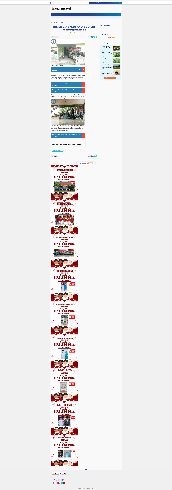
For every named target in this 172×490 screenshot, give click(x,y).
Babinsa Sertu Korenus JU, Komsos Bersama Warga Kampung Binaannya (106, 2)
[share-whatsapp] (96, 37)
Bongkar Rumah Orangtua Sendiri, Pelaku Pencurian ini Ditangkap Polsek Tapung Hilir (106, 72)
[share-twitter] (94, 37)
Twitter (62, 484)
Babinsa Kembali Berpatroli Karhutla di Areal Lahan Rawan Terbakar (67, 145)
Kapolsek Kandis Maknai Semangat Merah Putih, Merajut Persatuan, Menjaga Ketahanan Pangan (106, 66)
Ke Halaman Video (110, 29)
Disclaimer (59, 478)
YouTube (65, 484)
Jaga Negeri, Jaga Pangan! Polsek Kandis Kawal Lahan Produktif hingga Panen (107, 54)
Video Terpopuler (105, 25)
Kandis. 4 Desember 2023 (57, 150)
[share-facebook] (92, 37)
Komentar (55, 36)
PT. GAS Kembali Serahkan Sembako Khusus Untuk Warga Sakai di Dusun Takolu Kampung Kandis (107, 48)
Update (91, 163)
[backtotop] (86, 470)
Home (53, 2)
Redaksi (59, 476)
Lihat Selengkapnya (110, 77)
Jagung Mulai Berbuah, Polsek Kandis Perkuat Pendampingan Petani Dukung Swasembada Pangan (107, 60)
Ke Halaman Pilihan (110, 37)
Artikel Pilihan (104, 34)
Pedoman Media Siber (59, 479)
